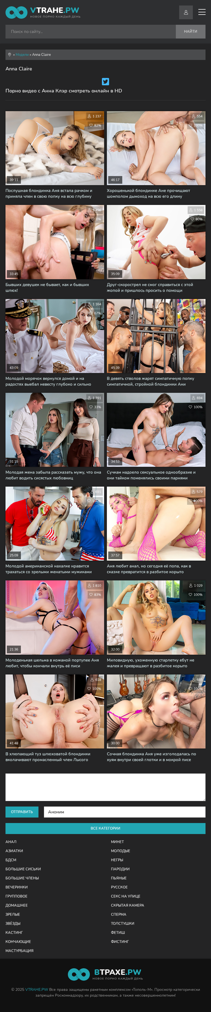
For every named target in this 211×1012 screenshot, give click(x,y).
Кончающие (18, 941)
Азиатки (14, 851)
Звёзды (12, 923)
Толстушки (122, 923)
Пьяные (119, 878)
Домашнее (16, 905)
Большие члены (22, 878)
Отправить (22, 812)
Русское (119, 887)
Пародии (120, 869)
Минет (117, 842)
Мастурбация (19, 950)
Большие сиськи (23, 869)
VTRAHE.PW (36, 989)
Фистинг (120, 941)
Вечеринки (16, 887)
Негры (117, 860)
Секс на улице (125, 896)
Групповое (16, 896)
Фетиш (118, 932)
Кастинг (14, 932)
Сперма (118, 914)
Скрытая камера (127, 905)
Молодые (120, 851)
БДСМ (10, 860)
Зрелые (12, 914)
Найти (190, 31)
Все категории (105, 828)
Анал (10, 842)
